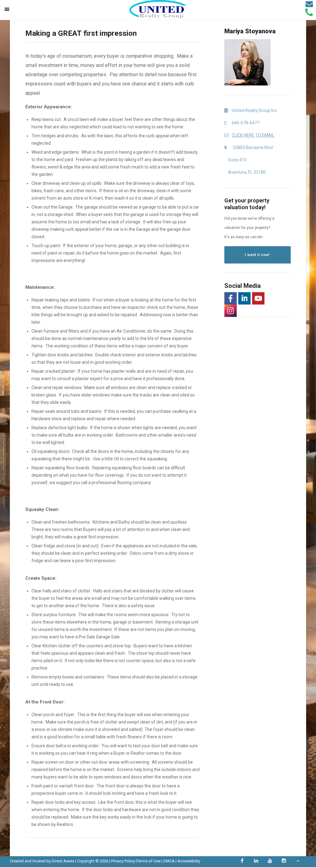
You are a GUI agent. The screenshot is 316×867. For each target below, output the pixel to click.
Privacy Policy (123, 861)
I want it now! (257, 255)
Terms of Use (148, 861)
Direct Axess (63, 861)
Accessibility (188, 861)
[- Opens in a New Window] (230, 298)
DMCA (169, 861)
